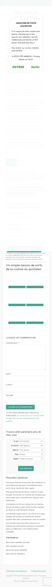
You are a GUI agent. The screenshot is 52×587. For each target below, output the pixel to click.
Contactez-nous (38, 571)
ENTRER (18, 67)
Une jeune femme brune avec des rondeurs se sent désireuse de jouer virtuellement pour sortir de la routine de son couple (25, 485)
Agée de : (16, 450)
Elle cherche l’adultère (15, 554)
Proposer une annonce (16, 571)
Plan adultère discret (15, 546)
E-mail (9, 384)
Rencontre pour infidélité (16, 550)
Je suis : (16, 441)
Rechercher (26, 468)
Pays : (17, 454)
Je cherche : (15, 445)
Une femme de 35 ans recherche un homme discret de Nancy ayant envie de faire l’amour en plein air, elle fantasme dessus (25, 507)
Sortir (35, 67)
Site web (9, 395)
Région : (16, 459)
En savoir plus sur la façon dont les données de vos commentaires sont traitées (25, 418)
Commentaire (12, 343)
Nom (8, 374)
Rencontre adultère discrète (18, 542)
